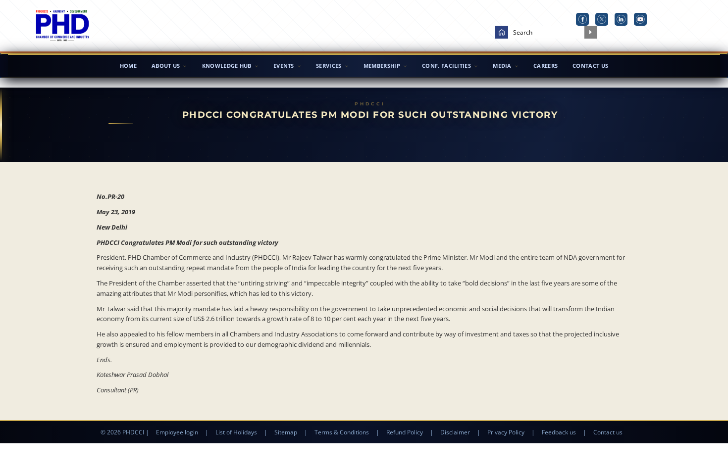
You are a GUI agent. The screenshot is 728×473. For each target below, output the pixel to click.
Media (502, 65)
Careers (545, 65)
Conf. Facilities (446, 65)
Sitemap (285, 432)
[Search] (590, 32)
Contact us (608, 432)
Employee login (177, 432)
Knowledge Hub (227, 65)
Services (328, 65)
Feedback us (559, 432)
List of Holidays (236, 432)
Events (283, 65)
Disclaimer (455, 432)
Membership (382, 65)
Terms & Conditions (341, 432)
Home (128, 65)
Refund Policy (404, 432)
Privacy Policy (505, 432)
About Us (166, 65)
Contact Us (590, 65)
